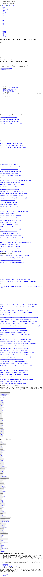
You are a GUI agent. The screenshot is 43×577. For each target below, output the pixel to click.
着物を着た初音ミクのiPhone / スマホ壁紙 (9, 206)
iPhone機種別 (5, 575)
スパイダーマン (3, 532)
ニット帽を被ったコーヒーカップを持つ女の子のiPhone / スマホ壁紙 (15, 180)
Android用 (4, 12)
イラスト (4, 17)
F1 (1, 537)
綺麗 (3, 33)
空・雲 (2, 410)
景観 (1, 412)
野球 (1, 427)
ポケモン (2, 535)
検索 (3, 8)
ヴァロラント (3, 496)
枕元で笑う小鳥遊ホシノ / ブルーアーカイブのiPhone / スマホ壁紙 (15, 330)
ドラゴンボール (3, 491)
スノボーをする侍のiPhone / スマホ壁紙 (9, 224)
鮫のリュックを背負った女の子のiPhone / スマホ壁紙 (12, 237)
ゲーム (4, 16)
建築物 (2, 435)
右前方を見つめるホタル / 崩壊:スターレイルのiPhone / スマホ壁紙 (15, 334)
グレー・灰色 (3, 486)
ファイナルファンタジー (4, 520)
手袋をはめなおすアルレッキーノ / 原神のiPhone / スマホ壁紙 (14, 348)
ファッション (3, 466)
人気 (3, 11)
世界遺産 (4, 31)
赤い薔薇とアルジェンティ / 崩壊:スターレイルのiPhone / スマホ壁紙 (15, 339)
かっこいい (5, 34)
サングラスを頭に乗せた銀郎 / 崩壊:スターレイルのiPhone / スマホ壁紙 (16, 357)
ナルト (2, 501)
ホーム (4, 7)
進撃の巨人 (2, 519)
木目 (1, 510)
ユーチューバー (3, 512)
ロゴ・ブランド (3, 443)
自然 (3, 20)
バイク (2, 425)
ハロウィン (2, 526)
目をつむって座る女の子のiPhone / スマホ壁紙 (10, 167)
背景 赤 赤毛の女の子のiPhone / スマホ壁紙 (10, 233)
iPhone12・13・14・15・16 (5, 69)
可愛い (4, 35)
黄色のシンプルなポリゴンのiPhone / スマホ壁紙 (11, 229)
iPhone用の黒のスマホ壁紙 (8, 90)
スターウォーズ (3, 516)
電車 (3, 27)
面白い (2, 515)
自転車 (2, 540)
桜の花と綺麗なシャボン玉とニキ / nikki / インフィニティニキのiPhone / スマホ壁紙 (19, 317)
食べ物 (2, 460)
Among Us (2, 545)
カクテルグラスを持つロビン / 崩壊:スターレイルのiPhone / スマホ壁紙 (16, 312)
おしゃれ (4, 36)
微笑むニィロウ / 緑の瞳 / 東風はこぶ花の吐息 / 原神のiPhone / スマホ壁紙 (16, 257)
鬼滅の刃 (2, 511)
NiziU (1, 546)
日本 (1, 465)
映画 (1, 434)
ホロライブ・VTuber (4, 548)
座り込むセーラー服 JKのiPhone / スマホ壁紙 (10, 175)
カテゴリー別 (5, 9)
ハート (2, 471)
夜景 (3, 24)
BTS (1, 522)
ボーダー (2, 507)
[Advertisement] (21, 50)
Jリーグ (2, 470)
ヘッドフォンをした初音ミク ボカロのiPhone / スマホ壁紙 (13, 147)
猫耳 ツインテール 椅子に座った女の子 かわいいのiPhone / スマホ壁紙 (16, 242)
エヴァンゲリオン (3, 476)
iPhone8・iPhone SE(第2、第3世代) (6, 68)
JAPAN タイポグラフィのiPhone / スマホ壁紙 (10, 220)
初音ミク (2, 502)
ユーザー (22, 93)
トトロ (2, 530)
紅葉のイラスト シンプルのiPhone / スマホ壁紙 (10, 251)
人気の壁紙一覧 (3, 395)
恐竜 (1, 547)
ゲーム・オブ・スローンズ (5, 521)
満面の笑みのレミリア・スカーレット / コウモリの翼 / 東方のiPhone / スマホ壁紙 (18, 321)
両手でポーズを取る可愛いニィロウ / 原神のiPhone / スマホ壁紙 (14, 374)
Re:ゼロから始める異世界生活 (5, 517)
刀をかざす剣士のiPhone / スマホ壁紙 (8, 202)
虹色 (1, 492)
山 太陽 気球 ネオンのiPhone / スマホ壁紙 (9, 189)
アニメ (4, 15)
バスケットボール (3, 467)
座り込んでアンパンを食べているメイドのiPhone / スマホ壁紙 (14, 211)
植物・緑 (2, 407)
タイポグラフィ (3, 487)
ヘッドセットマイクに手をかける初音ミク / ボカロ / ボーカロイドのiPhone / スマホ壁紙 (20, 326)
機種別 (4, 10)
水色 (1, 456)
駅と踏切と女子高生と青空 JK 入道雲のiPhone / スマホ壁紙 (13, 193)
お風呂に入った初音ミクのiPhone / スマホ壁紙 (10, 215)
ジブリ (2, 500)
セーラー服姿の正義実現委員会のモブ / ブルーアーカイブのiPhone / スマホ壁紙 (18, 343)
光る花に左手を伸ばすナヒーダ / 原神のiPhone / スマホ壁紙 (13, 361)
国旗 (1, 461)
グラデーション (3, 479)
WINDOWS (2, 551)
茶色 (1, 480)
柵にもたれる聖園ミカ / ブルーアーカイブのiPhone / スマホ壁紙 (14, 370)
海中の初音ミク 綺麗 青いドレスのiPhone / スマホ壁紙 (12, 184)
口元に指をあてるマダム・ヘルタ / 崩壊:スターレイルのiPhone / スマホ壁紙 (17, 352)
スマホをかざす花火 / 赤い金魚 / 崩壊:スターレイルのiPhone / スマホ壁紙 (16, 379)
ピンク (2, 448)
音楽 (1, 436)
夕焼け (2, 475)
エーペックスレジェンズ (4, 477)
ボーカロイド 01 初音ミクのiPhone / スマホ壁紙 (11, 143)
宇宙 (3, 23)
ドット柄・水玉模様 (4, 527)
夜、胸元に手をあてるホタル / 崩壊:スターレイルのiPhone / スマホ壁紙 (16, 365)
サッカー (2, 429)
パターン (2, 431)
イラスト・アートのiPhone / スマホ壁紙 (10, 87)
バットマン (2, 505)
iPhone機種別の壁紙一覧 (4, 394)
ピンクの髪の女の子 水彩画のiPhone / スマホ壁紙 (11, 123)
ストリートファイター (4, 542)
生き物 (2, 420)
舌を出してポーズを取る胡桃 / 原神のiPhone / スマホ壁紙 (13, 383)
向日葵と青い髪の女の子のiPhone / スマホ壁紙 (10, 171)
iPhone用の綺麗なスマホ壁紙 (8, 91)
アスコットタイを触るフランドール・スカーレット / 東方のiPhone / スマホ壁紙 (18, 281)
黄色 (1, 452)
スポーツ (2, 430)
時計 (1, 536)
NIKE (1, 497)
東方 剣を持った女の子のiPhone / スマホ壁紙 (10, 246)
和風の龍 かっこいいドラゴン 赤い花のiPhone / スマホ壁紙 (13, 198)
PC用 (3, 13)
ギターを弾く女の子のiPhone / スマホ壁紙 (9, 119)
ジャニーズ (2, 525)
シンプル (4, 32)
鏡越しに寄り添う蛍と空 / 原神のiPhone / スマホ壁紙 (12, 262)
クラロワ (2, 531)
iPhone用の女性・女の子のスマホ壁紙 (10, 89)
